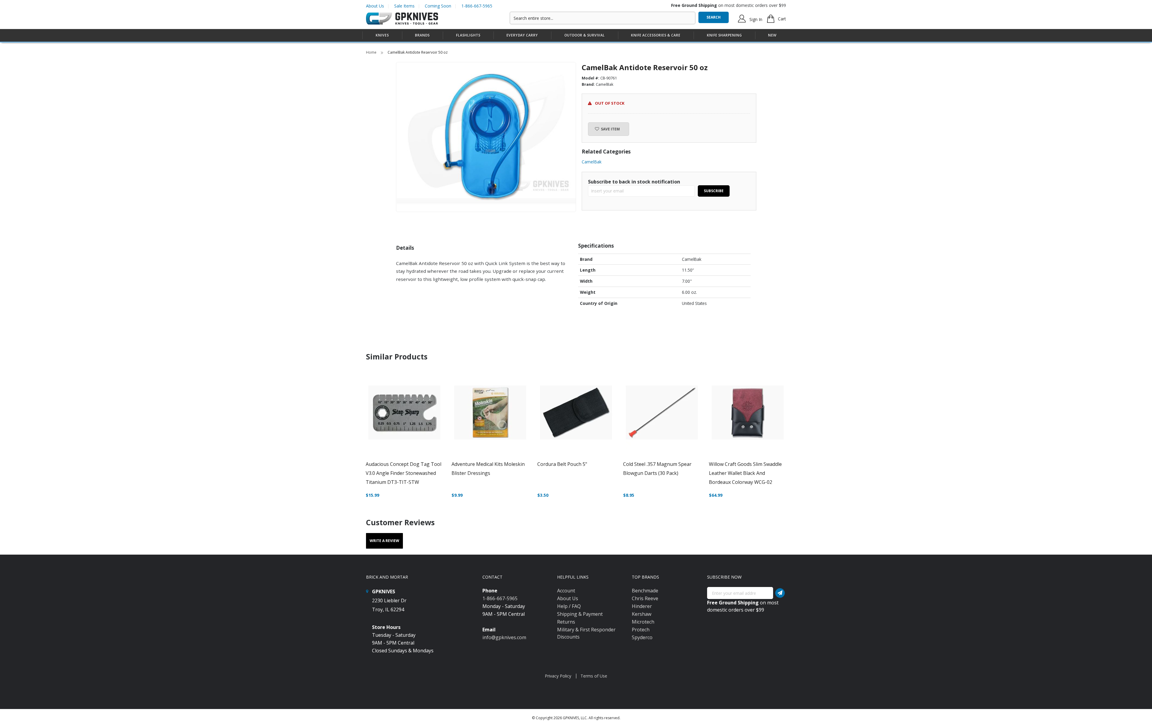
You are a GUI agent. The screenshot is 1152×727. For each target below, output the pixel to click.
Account (566, 590)
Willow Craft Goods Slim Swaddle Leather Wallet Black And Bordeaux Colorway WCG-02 (745, 473)
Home (371, 52)
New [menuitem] (772, 35)
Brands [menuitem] (422, 35)
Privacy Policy (558, 676)
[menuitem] (382, 35)
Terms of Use (593, 676)
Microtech (643, 621)
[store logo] (402, 19)
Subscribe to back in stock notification (634, 181)
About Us (375, 6)
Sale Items (404, 6)
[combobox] (602, 18)
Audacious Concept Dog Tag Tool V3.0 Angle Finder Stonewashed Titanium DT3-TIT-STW (403, 473)
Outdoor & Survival (584, 35)
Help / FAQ (569, 606)
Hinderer (642, 606)
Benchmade (645, 590)
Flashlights (468, 35)
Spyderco (642, 637)
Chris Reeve (645, 598)
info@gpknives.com (504, 637)
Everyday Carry (522, 35)
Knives (382, 35)
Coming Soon (438, 6)
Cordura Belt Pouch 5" (562, 464)
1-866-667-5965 (476, 6)
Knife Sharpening (724, 35)
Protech (641, 629)
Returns (566, 621)
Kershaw (641, 614)
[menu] (576, 35)
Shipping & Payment (580, 614)
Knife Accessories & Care (655, 35)
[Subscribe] (780, 593)
